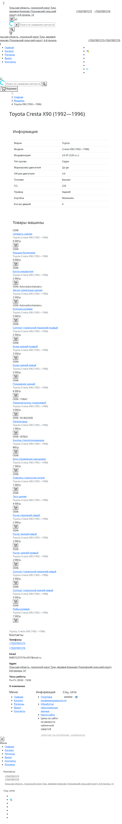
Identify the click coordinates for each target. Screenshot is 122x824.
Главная (9, 47)
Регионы (10, 54)
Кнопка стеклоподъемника (28, 440)
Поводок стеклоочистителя (29, 477)
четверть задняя (22, 234)
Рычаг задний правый (25, 552)
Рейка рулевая (21, 609)
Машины (19, 100)
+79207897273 (84, 11)
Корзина (10, 764)
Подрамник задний (24, 384)
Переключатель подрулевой (29, 402)
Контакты (10, 61)
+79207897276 (102, 11)
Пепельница (20, 421)
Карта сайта (48, 714)
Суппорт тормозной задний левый (33, 590)
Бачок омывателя (23, 271)
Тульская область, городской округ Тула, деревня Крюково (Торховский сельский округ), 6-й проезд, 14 (32, 11)
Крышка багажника (24, 252)
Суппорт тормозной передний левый (34, 571)
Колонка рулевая (23, 309)
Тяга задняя (19, 496)
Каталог (9, 51)
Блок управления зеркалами (29, 459)
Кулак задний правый (25, 346)
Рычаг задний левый (25, 534)
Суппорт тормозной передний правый (35, 327)
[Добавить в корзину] (15, 245)
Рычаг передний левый (26, 515)
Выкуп (8, 58)
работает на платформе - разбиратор (63, 735)
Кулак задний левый (24, 365)
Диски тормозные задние (27, 290)
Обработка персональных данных (49, 707)
